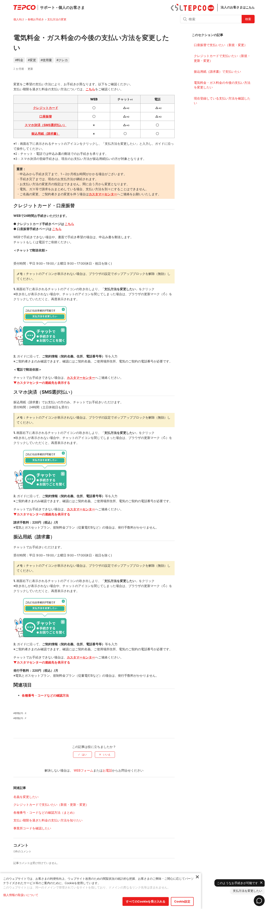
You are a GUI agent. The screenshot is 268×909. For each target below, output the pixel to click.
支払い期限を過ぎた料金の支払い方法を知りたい (47, 820)
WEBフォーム (83, 770)
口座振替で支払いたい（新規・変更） (220, 45)
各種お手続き (36, 19)
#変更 (32, 60)
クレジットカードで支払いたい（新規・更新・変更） (222, 58)
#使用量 (46, 60)
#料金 (19, 60)
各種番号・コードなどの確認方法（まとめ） (44, 813)
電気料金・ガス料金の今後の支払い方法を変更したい (222, 85)
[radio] (82, 754)
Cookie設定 (182, 901)
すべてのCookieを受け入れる (145, 901)
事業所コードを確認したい (32, 828)
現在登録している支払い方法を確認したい (222, 100)
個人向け (18, 19)
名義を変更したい (26, 797)
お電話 (107, 770)
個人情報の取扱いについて (20, 895)
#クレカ (62, 60)
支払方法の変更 (56, 19)
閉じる (197, 877)
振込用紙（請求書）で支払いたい (217, 72)
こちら (250, 7)
